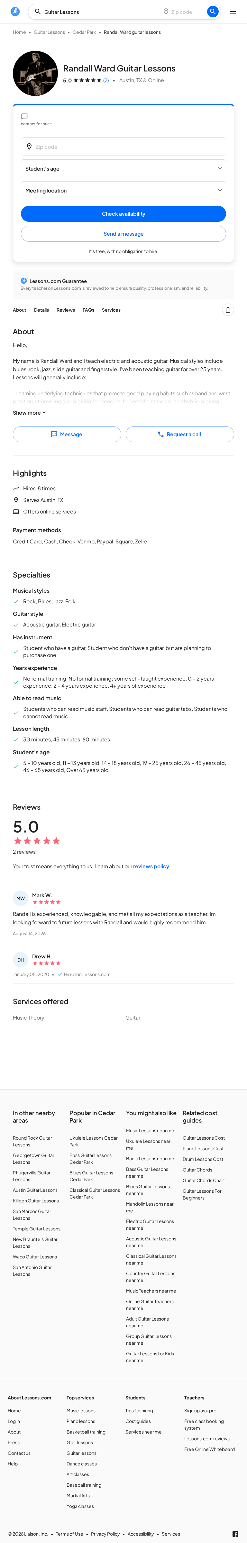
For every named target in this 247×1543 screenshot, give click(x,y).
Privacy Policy (105, 1534)
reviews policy (151, 866)
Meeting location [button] (46, 190)
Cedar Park (84, 32)
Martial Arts (78, 1495)
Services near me (143, 1432)
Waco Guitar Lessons (35, 1256)
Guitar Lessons (49, 32)
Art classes (78, 1474)
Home (19, 32)
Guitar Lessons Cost (204, 1138)
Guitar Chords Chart (204, 1180)
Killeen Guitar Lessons (36, 1200)
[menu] (15, 11)
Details (41, 310)
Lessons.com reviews (207, 1438)
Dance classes (82, 1463)
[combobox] (95, 11)
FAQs (88, 310)
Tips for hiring (139, 1410)
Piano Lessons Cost (203, 1148)
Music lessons (81, 1410)
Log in (14, 1421)
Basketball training (86, 1432)
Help (13, 1463)
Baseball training (84, 1485)
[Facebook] (235, 1534)
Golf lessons (80, 1442)
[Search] (213, 11)
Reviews (66, 310)
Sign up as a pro (200, 1410)
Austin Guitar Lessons (35, 1190)
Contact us (19, 1453)
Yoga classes (80, 1506)
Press (14, 1442)
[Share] (228, 310)
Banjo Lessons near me (150, 1158)
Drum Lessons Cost (203, 1159)
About (19, 310)
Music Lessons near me (150, 1130)
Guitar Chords (197, 1169)
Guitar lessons (81, 1453)
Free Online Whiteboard (209, 1449)
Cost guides (138, 1421)
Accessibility (141, 1534)
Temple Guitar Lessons (36, 1228)
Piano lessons (81, 1421)
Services (111, 310)
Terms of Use (69, 1534)
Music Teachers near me (151, 1291)
